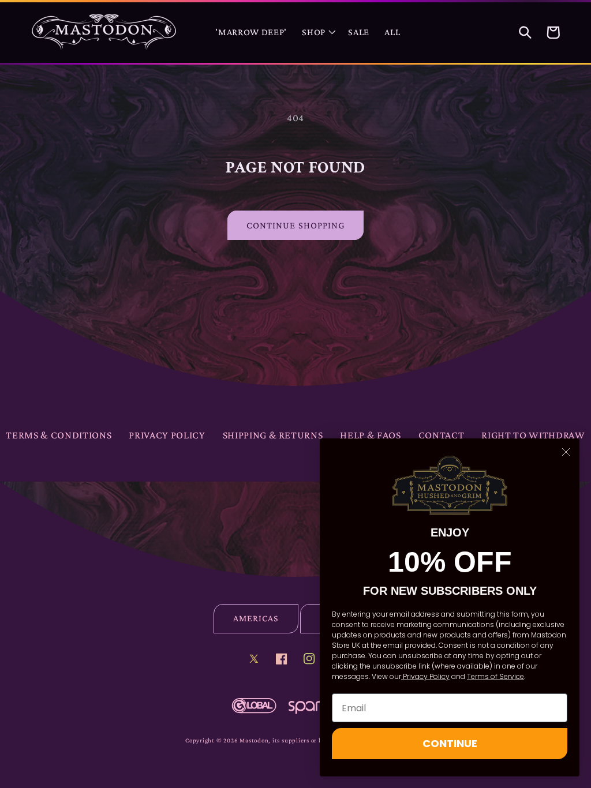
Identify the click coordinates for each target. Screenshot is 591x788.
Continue (449, 743)
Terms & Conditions (58, 435)
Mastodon (254, 740)
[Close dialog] (566, 452)
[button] (317, 32)
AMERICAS (256, 618)
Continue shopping (295, 225)
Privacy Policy (167, 435)
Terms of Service (495, 676)
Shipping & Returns (273, 435)
